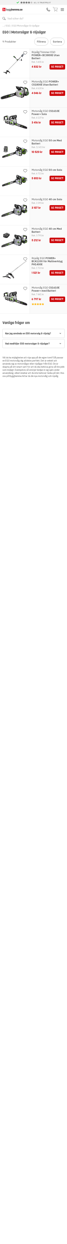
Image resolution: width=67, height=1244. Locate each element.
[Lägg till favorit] (25, 53)
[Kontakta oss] (48, 9)
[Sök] (4, 18)
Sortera (57, 41)
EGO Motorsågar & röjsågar (26, 25)
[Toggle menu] (62, 9)
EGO (8, 25)
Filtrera (41, 41)
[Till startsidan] (12, 9)
